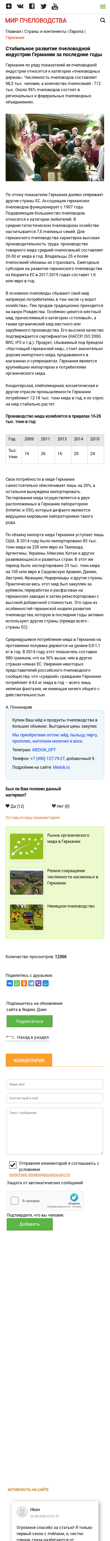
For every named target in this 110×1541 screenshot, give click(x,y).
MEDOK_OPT (44, 749)
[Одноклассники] (24, 983)
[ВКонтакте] (10, 983)
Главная (13, 31)
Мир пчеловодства (36, 20)
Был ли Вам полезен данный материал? (33, 791)
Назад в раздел (33, 1037)
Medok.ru (61, 767)
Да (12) (16, 806)
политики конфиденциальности (39, 1174)
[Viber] (38, 983)
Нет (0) (63, 806)
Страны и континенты (45, 31)
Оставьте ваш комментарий (33, 817)
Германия (15, 37)
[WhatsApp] (17, 983)
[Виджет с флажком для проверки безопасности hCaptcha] (45, 1200)
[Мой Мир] (45, 983)
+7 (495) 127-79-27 (47, 758)
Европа (76, 31)
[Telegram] (31, 983)
